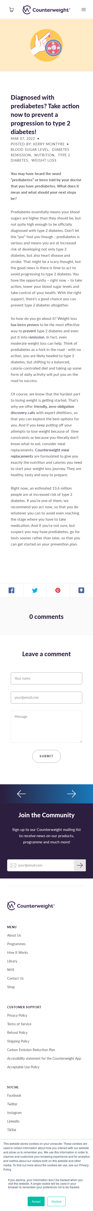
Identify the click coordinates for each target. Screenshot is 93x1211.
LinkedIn (13, 1121)
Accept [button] (36, 1201)
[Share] (11, 590)
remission (36, 337)
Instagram (14, 1113)
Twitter (12, 1104)
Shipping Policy (18, 1041)
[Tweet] (35, 590)
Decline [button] (57, 1201)
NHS (10, 970)
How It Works (17, 952)
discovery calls (23, 412)
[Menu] (83, 9)
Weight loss (44, 160)
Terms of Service (19, 1024)
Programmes (16, 944)
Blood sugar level (30, 149)
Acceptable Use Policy (23, 1067)
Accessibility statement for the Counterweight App (44, 1058)
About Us (14, 935)
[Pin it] (58, 590)
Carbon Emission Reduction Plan (31, 1050)
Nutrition (44, 155)
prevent (29, 330)
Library (12, 961)
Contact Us (15, 978)
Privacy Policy (17, 1015)
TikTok (11, 1130)
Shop (11, 987)
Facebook (14, 1095)
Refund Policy (17, 1033)
